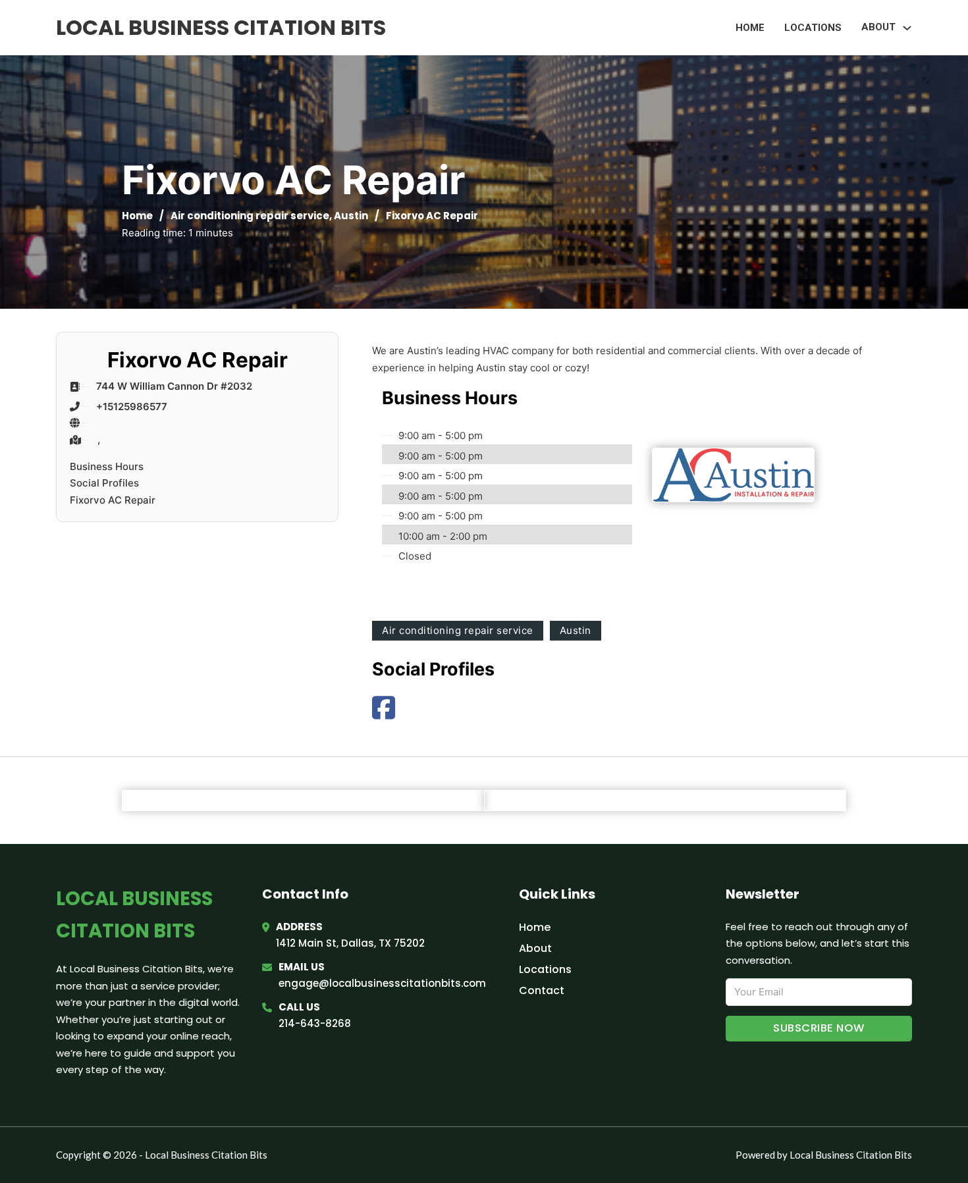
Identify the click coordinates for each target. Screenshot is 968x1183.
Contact (541, 990)
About (535, 948)
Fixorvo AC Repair (112, 500)
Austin (351, 216)
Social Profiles (104, 483)
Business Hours (107, 466)
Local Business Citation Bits (221, 27)
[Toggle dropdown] (907, 28)
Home (750, 28)
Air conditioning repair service (250, 216)
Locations (813, 28)
